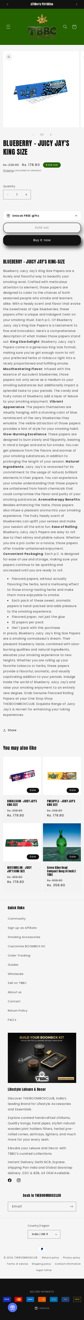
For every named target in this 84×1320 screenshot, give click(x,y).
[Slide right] (50, 134)
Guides (13, 965)
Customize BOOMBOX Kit (26, 946)
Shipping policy (41, 1263)
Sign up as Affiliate (22, 928)
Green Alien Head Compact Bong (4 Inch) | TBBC (61, 871)
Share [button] (12, 730)
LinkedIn (44, 1308)
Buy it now (42, 240)
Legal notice (44, 1270)
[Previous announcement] (7, 4)
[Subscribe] (71, 1206)
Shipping (8, 170)
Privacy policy (71, 1257)
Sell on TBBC (17, 983)
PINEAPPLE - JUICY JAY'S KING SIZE (61, 803)
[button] (8, 26)
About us (15, 992)
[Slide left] (33, 134)
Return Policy (17, 1011)
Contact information (68, 1263)
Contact (14, 1001)
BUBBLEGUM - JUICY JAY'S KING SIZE (22, 803)
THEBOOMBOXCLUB (25, 1257)
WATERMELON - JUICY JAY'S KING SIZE (19, 869)
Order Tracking (19, 955)
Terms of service (17, 1263)
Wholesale (16, 974)
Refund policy (50, 1257)
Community (17, 919)
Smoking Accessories (24, 937)
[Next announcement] (76, 4)
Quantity (9, 186)
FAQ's (12, 1020)
